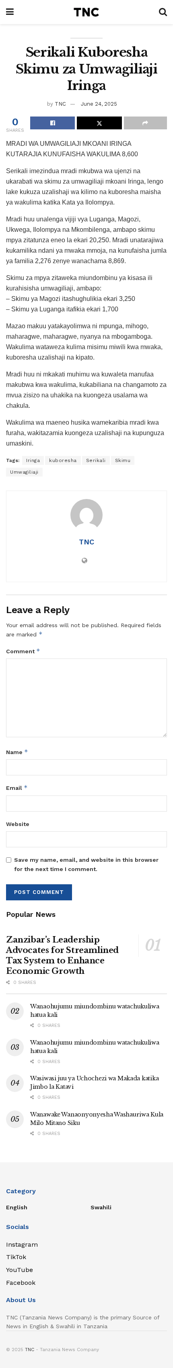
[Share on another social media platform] (145, 123)
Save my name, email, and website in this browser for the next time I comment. (86, 864)
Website (17, 824)
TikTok (16, 1257)
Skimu (123, 460)
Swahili (101, 1207)
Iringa (33, 460)
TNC (60, 104)
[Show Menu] (10, 12)
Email (17, 787)
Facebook (20, 1282)
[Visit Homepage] (86, 12)
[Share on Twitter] (99, 123)
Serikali (96, 460)
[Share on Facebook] (52, 123)
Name (17, 752)
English (16, 1207)
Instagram (22, 1244)
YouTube (19, 1270)
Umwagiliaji (24, 472)
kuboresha (63, 460)
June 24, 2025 (99, 104)
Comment (23, 651)
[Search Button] (163, 12)
